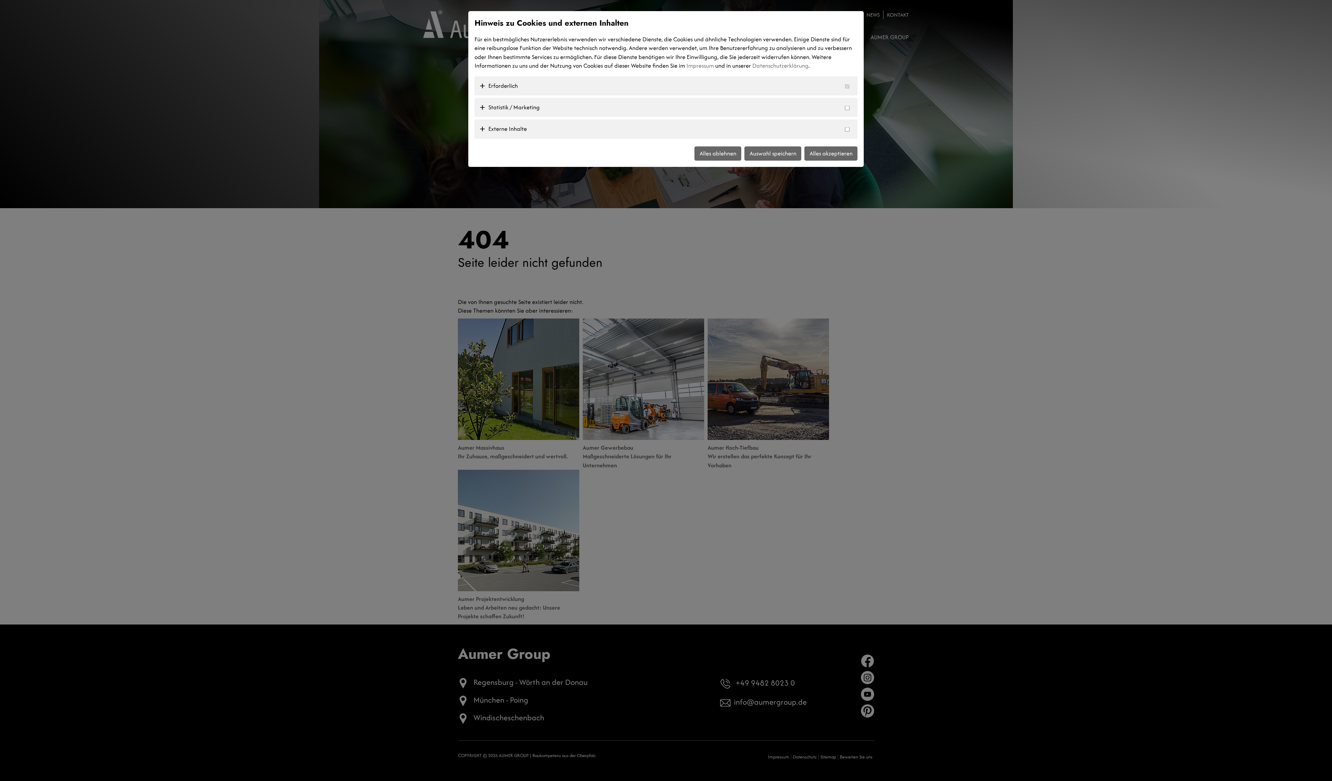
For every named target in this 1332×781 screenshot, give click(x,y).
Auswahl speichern (773, 153)
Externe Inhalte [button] (507, 129)
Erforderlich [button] (503, 86)
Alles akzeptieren (831, 153)
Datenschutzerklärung (780, 65)
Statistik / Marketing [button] (514, 107)
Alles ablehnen (718, 153)
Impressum (700, 65)
